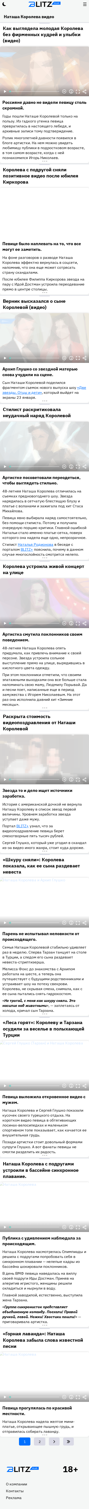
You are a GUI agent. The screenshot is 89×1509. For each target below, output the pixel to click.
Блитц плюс (44, 4)
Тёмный (4, 4)
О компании (16, 1484)
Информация (71, 91)
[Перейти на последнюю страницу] (68, 1442)
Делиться (84, 91)
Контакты (15, 1490)
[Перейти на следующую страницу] (54, 1442)
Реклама (14, 1497)
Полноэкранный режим (78, 91)
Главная (22, 1469)
